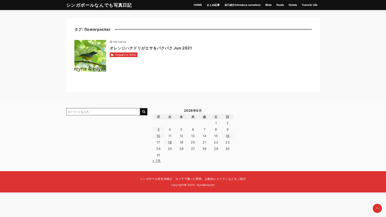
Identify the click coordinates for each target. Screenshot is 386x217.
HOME (198, 4)
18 (170, 142)
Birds (268, 4)
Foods (280, 4)
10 (158, 136)
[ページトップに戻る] (377, 208)
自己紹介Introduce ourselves (243, 4)
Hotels (293, 4)
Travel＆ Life (309, 4)
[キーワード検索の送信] (143, 111)
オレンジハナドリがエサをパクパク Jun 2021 (151, 48)
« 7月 (156, 161)
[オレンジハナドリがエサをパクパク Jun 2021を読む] (90, 56)
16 (227, 136)
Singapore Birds (125, 54)
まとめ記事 (213, 4)
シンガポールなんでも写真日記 (99, 5)
